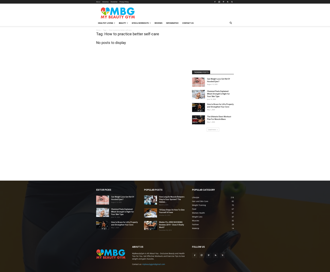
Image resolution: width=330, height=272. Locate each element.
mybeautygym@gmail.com (153, 264)
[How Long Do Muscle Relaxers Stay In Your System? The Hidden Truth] (150, 200)
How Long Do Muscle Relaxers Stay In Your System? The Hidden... (171, 199)
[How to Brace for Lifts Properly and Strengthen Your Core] (198, 107)
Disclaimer (114, 2)
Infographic (172, 23)
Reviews (158, 23)
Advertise (105, 2)
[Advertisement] (211, 49)
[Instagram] (219, 2)
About (98, 2)
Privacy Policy (124, 2)
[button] (231, 23)
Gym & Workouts (140, 23)
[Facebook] (215, 2)
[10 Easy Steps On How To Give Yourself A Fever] (150, 213)
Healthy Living (105, 23)
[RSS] (228, 2)
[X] (232, 2)
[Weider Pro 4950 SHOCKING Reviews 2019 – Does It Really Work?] (150, 225)
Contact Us (188, 23)
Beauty (122, 23)
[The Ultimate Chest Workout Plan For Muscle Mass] (198, 119)
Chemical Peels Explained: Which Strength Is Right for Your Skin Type (218, 93)
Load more (212, 129)
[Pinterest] (223, 2)
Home (98, 30)
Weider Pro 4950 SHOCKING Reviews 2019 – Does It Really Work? (171, 224)
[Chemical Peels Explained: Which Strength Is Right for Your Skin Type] (198, 94)
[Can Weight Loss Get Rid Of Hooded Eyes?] (198, 82)
